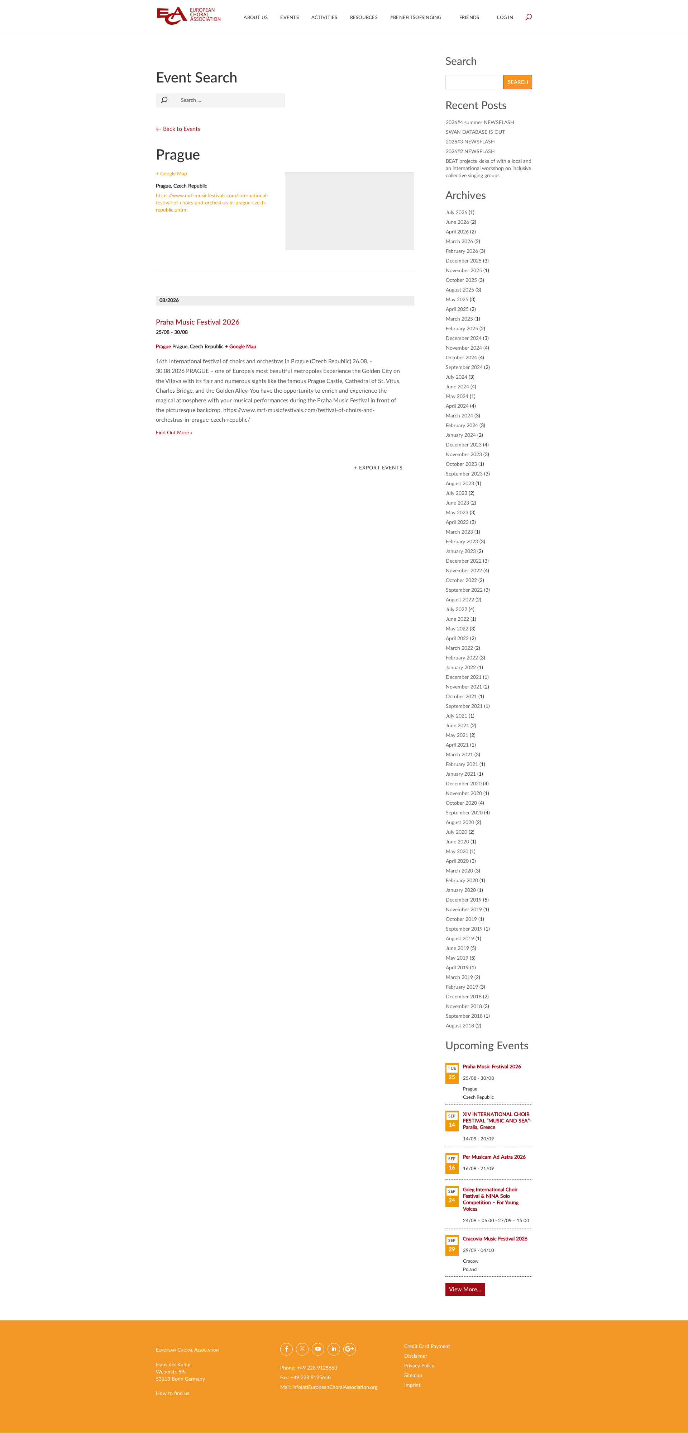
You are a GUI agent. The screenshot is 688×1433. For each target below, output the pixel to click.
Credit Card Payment (427, 1346)
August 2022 (460, 599)
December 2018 (464, 996)
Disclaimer (415, 1356)
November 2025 (464, 270)
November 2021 (464, 687)
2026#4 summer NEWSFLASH (480, 122)
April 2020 (457, 861)
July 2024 (456, 377)
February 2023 (462, 541)
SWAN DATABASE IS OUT (475, 132)
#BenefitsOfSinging (415, 17)
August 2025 (460, 290)
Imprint (412, 1385)
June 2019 (457, 948)
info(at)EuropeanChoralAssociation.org (334, 1387)
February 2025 (462, 328)
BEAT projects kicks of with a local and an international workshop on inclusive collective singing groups (488, 168)
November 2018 (464, 1006)
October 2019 (461, 919)
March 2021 (459, 754)
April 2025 (457, 309)
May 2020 (457, 851)
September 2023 (464, 474)
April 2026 (457, 232)
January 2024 (461, 435)
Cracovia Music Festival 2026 (495, 1239)
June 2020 (457, 842)
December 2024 (464, 338)
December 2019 (464, 900)
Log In (505, 17)
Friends (469, 17)
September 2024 (464, 367)
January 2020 (461, 890)
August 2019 (460, 938)
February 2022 (462, 658)
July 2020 (456, 832)
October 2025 (461, 280)
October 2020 (461, 803)
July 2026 (456, 212)
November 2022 (464, 570)
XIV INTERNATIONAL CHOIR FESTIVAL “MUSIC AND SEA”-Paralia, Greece (497, 1121)
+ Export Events (378, 467)
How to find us (172, 1393)
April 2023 (457, 522)
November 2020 (464, 793)
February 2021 (462, 764)
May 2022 (457, 629)
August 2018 (460, 1025)
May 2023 (457, 512)
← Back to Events (178, 129)
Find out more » (174, 432)
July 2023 (456, 493)
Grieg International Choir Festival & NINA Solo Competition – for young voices (491, 1199)
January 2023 (461, 551)
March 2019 (459, 977)
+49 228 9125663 (317, 1368)
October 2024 (461, 357)
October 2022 (461, 580)
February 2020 (462, 880)
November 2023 (464, 454)
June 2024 (457, 386)
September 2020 (464, 812)
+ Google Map (171, 173)
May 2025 (457, 299)
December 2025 (464, 261)
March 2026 (459, 241)
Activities (324, 17)
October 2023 (461, 464)
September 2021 (464, 706)
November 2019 (464, 909)
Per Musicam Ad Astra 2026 (494, 1157)
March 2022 (459, 648)
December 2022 (464, 561)
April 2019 (457, 967)
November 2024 (464, 348)
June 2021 (457, 725)
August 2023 (460, 483)
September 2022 (464, 590)
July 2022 (456, 609)
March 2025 (459, 319)
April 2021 (457, 745)
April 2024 (457, 406)
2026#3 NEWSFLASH (470, 142)
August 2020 (460, 822)
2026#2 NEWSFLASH (470, 151)
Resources (364, 17)
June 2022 (457, 619)
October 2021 (461, 696)
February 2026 (462, 251)
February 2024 (462, 425)
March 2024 (459, 415)
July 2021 (456, 716)
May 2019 (457, 958)
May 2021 (457, 735)
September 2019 (464, 929)
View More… (465, 1289)
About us (256, 17)
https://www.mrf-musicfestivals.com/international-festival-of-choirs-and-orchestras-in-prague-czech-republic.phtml (212, 203)
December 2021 (464, 677)
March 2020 (459, 871)
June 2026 (457, 222)
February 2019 (462, 987)
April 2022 (457, 638)
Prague (163, 346)
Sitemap (413, 1375)
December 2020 (464, 783)
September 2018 (464, 1016)
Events (289, 17)
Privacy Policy (419, 1365)
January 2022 (461, 667)
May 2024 (457, 396)
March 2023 (459, 532)
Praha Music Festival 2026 (198, 322)
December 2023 (464, 445)
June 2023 (457, 503)
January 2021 (461, 774)
